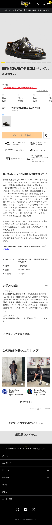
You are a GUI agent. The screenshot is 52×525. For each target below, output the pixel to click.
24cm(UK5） (36, 99)
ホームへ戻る (7, 499)
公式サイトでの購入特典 (16, 334)
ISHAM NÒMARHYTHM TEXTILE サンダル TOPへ (26, 449)
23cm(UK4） (21, 99)
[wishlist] (46, 135)
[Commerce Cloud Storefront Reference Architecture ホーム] (26, 4)
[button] (3, 62)
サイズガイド (42, 90)
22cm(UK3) (4, 99)
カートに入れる (23, 135)
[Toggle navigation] (3, 3)
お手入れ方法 (10, 285)
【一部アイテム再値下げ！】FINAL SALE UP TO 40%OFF (26, 10)
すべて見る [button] (25, 402)
